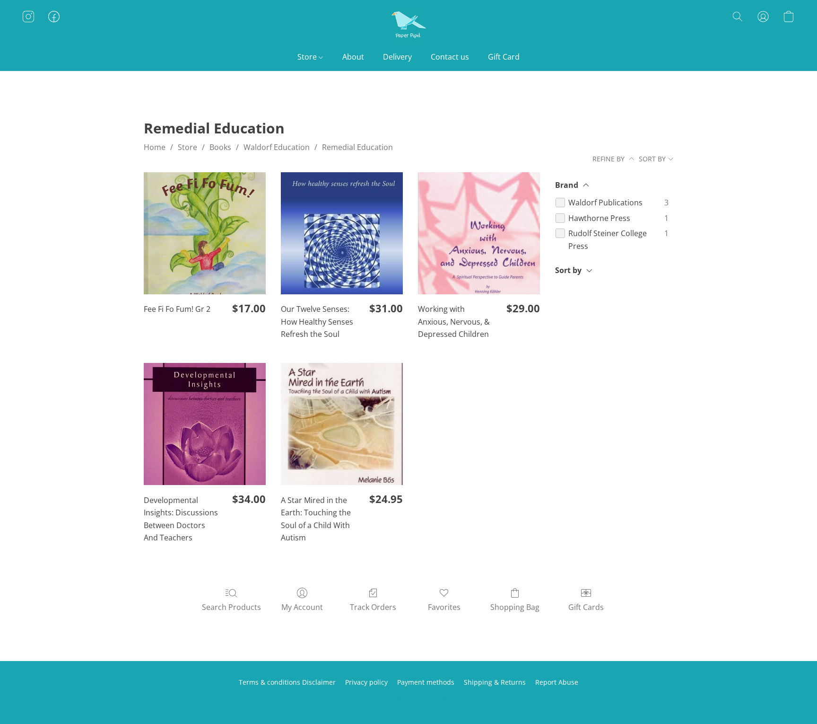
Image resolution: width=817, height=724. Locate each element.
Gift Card (504, 57)
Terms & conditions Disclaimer (287, 682)
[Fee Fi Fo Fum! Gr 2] (205, 233)
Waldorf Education (276, 147)
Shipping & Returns (495, 682)
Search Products (231, 607)
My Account (302, 607)
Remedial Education (357, 147)
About (353, 57)
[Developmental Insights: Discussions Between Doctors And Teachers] (205, 424)
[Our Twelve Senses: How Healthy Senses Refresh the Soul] (342, 233)
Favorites (444, 607)
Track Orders (373, 607)
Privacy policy (366, 682)
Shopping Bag (514, 607)
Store (308, 57)
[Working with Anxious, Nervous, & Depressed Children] (479, 233)
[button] (408, 26)
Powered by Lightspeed (408, 698)
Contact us (450, 57)
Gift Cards (586, 607)
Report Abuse (556, 682)
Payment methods (425, 682)
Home (154, 147)
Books (220, 147)
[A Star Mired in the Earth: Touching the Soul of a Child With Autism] (342, 424)
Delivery (397, 57)
